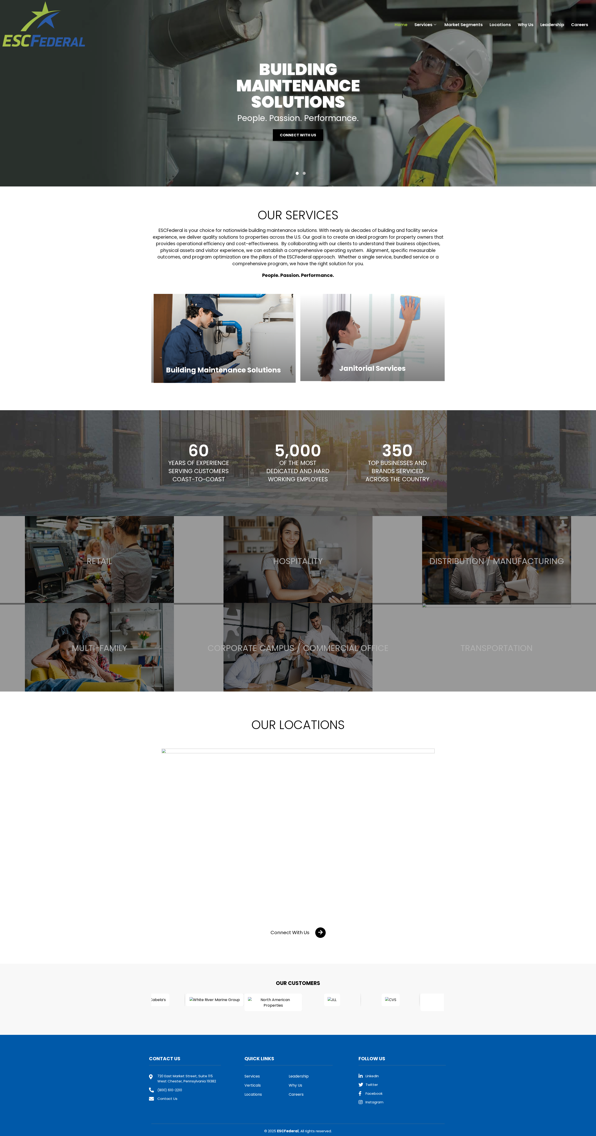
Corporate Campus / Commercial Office (298, 648)
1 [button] (297, 173)
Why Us (525, 25)
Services (423, 25)
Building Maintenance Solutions (223, 370)
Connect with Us (298, 135)
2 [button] (304, 173)
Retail (99, 561)
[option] (298, 93)
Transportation (497, 648)
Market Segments (463, 25)
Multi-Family (99, 648)
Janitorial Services (372, 368)
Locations (500, 25)
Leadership (552, 25)
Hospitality (298, 561)
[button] (298, 932)
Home (401, 25)
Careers (579, 25)
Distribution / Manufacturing (496, 561)
